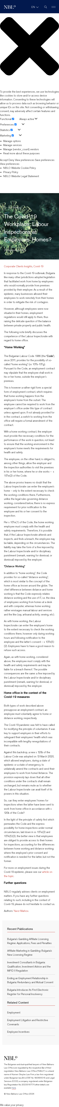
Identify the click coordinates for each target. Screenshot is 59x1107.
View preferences (24, 160)
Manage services (12, 145)
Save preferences (44, 160)
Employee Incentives (18, 1032)
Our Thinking (14, 208)
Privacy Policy (10, 172)
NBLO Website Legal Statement (21, 176)
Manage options (12, 141)
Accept (4, 160)
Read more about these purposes (21, 153)
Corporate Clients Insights (18, 266)
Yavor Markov (21, 911)
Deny (11, 160)
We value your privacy (12, 1105)
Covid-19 (38, 266)
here (14, 1087)
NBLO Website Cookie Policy (19, 168)
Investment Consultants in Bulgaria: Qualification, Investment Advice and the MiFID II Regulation (29, 966)
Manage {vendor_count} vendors (21, 149)
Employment (13, 1012)
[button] (29, 47)
